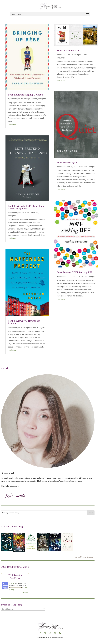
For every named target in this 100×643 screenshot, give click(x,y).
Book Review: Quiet (67, 162)
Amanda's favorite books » (85, 557)
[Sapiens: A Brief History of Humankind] (67, 550)
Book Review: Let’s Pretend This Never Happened (26, 207)
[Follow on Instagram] (50, 633)
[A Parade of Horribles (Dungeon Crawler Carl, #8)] (19, 551)
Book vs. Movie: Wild (68, 50)
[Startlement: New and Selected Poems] (31, 550)
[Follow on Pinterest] (45, 633)
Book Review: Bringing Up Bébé (25, 94)
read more (12, 124)
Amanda (13, 99)
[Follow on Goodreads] (55, 633)
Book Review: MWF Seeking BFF (74, 272)
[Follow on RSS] (60, 633)
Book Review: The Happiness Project (24, 322)
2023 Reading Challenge (14, 576)
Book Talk (33, 99)
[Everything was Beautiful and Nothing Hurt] (7, 550)
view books (25, 592)
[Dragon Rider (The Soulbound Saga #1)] (55, 550)
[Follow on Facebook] (40, 633)
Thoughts (42, 99)
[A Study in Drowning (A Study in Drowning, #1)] (43, 550)
